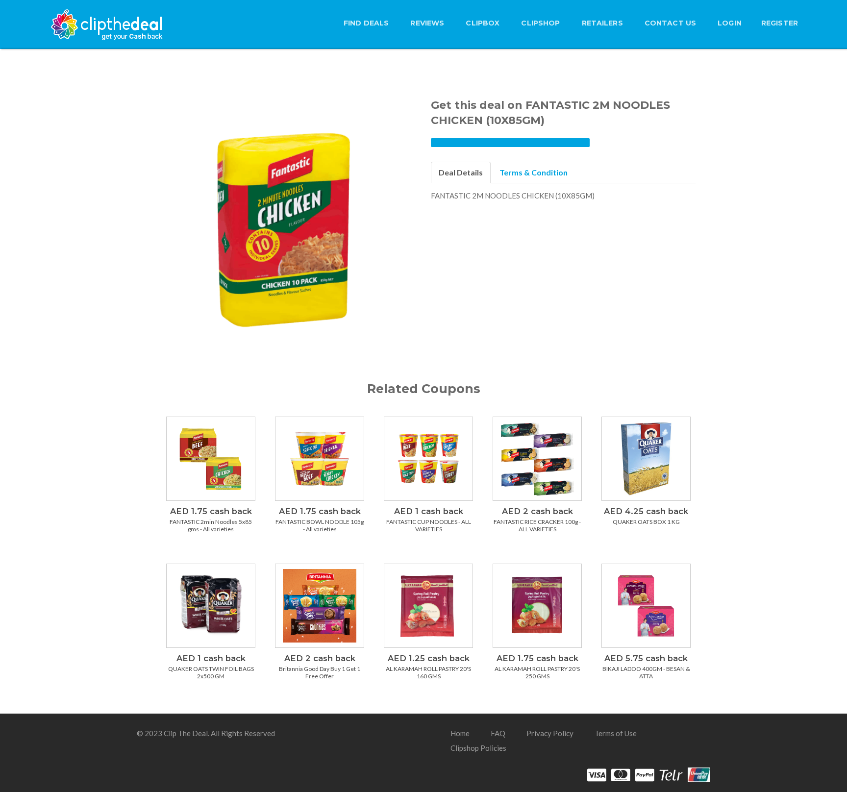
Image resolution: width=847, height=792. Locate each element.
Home (460, 733)
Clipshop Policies (478, 747)
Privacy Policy (549, 733)
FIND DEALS (366, 23)
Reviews (427, 23)
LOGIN (730, 23)
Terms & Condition (533, 172)
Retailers (602, 23)
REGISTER (779, 23)
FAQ (498, 733)
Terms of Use (616, 733)
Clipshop (540, 23)
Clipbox (482, 23)
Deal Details (461, 172)
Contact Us (670, 23)
